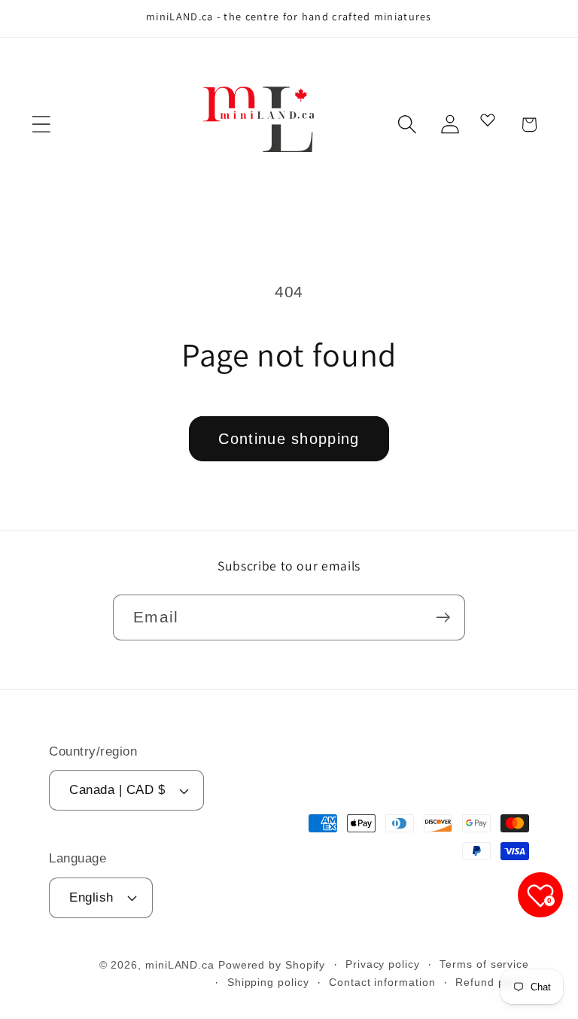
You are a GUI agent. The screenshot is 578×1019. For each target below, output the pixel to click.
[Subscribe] (442, 617)
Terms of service (484, 964)
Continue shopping (288, 438)
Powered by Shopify (271, 965)
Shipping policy (268, 982)
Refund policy (492, 982)
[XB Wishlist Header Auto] (487, 119)
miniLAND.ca (179, 965)
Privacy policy (382, 964)
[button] (41, 124)
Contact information (382, 982)
